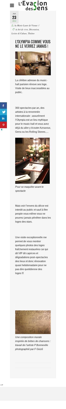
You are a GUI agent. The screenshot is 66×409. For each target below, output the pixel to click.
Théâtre (31, 33)
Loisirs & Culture (19, 33)
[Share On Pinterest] (3, 125)
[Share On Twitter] (3, 112)
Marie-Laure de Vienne (27, 25)
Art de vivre (23, 29)
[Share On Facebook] (3, 105)
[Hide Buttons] (1, 130)
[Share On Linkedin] (3, 118)
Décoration (34, 29)
